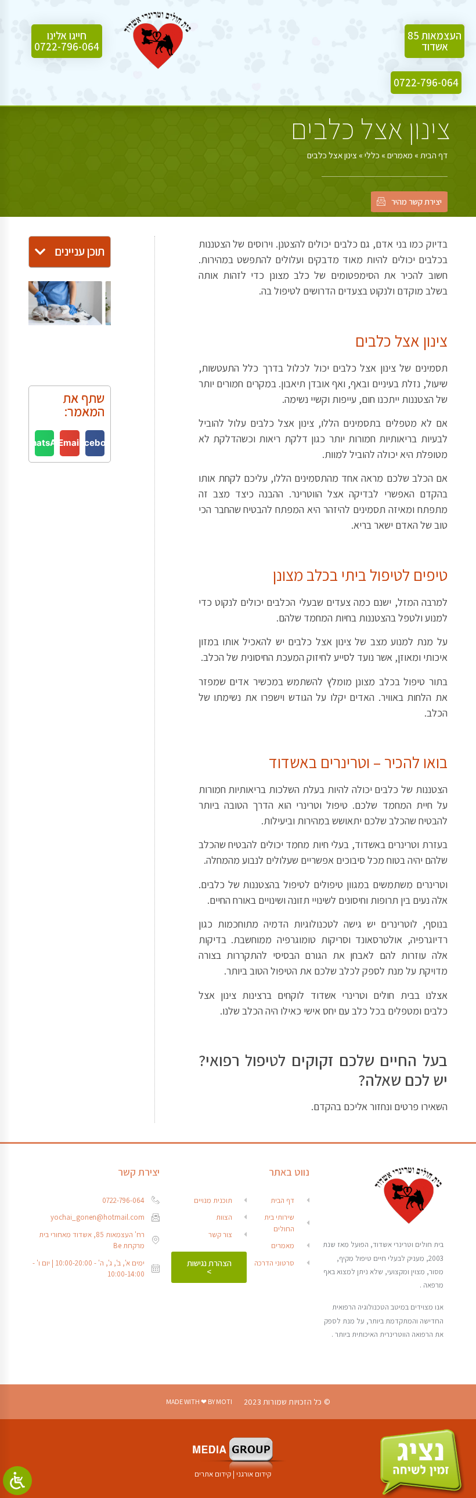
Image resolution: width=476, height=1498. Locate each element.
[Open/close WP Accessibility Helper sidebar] (17, 1480)
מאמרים (400, 155)
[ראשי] (158, 41)
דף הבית (434, 155)
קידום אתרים (212, 1474)
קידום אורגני (254, 1474)
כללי (372, 155)
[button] (434, 41)
